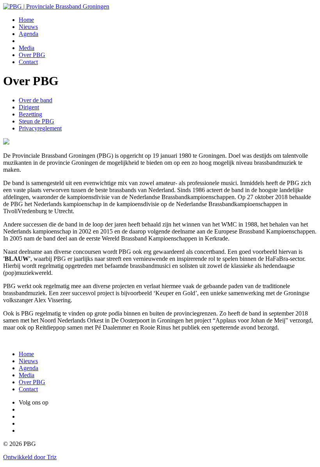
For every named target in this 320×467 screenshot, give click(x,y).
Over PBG (32, 55)
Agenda (28, 33)
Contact (28, 62)
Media (26, 48)
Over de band (35, 100)
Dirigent (29, 107)
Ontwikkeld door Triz (30, 457)
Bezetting (30, 114)
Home (26, 19)
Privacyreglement (40, 128)
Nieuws (28, 26)
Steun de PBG (36, 121)
